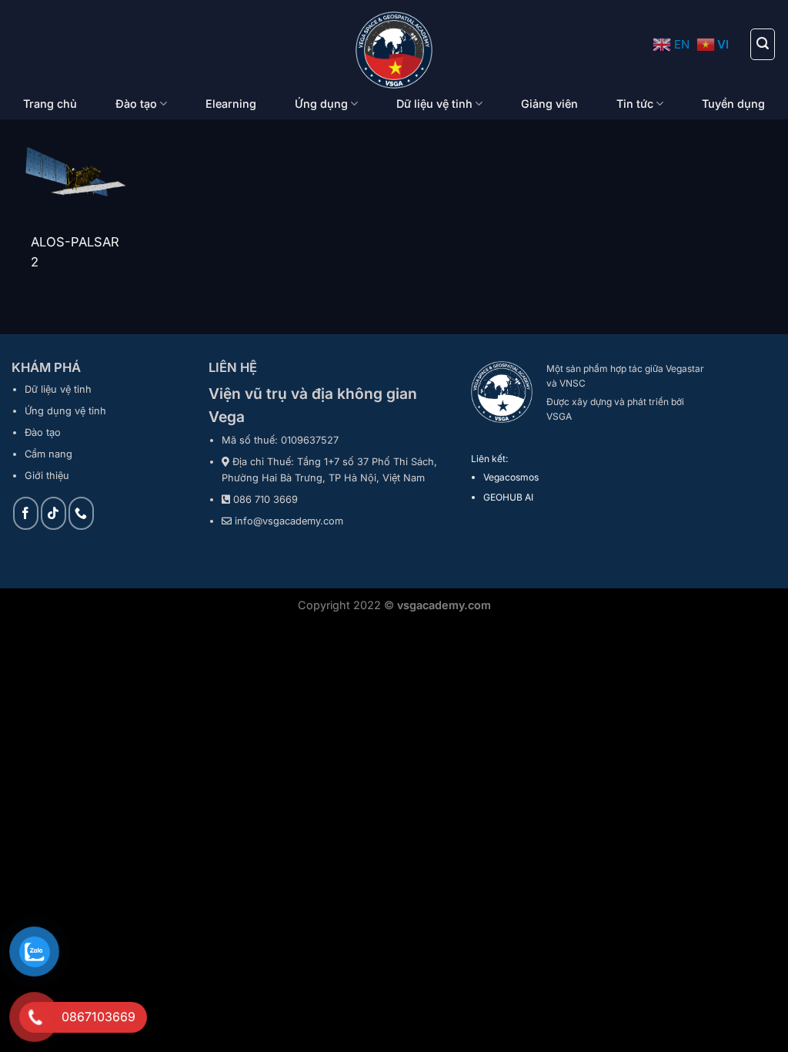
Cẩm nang (48, 454)
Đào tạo (136, 103)
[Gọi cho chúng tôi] (81, 513)
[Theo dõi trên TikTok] (53, 513)
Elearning (230, 103)
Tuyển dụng (733, 103)
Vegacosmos (511, 477)
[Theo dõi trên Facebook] (25, 513)
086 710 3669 (265, 499)
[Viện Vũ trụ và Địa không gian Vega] (394, 50)
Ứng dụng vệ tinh (65, 411)
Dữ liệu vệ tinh (434, 103)
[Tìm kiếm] (762, 43)
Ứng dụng (321, 103)
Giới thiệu (47, 475)
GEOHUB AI (508, 497)
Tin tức (634, 103)
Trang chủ (50, 103)
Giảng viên (549, 103)
